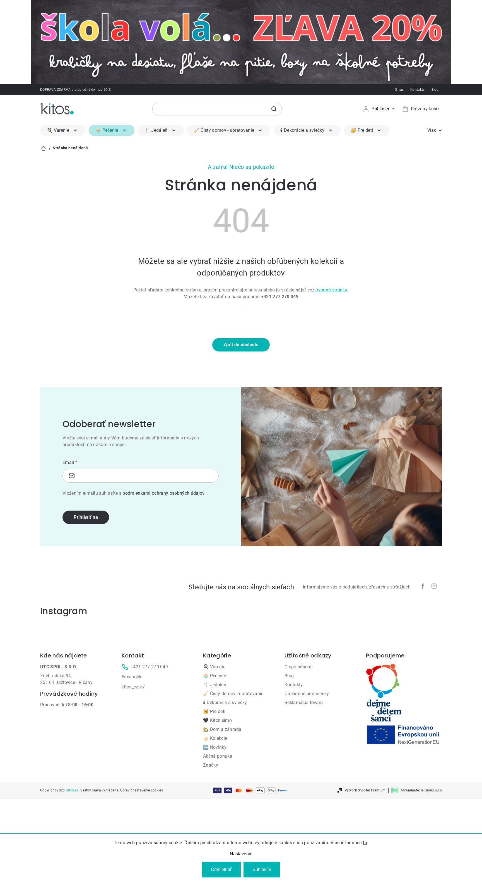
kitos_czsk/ (133, 687)
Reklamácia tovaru (304, 702)
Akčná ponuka (217, 756)
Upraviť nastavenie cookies (141, 790)
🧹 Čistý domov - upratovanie (233, 693)
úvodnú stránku (331, 290)
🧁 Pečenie (214, 675)
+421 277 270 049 (149, 666)
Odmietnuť (221, 869)
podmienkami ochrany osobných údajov (163, 493)
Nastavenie (241, 853)
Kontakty (417, 90)
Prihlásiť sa (86, 517)
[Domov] (43, 148)
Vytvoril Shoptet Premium (365, 790)
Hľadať (274, 109)
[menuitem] (62, 130)
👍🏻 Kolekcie (215, 738)
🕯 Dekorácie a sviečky (225, 702)
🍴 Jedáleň (214, 684)
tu (365, 842)
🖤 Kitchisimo (217, 720)
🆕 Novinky (214, 747)
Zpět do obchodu (241, 344)
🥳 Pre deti (214, 711)
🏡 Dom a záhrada (222, 729)
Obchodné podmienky (307, 693)
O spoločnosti (299, 666)
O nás (399, 90)
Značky (210, 765)
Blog (435, 90)
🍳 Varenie (214, 666)
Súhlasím (261, 869)
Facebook (132, 676)
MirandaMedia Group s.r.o (421, 790)
